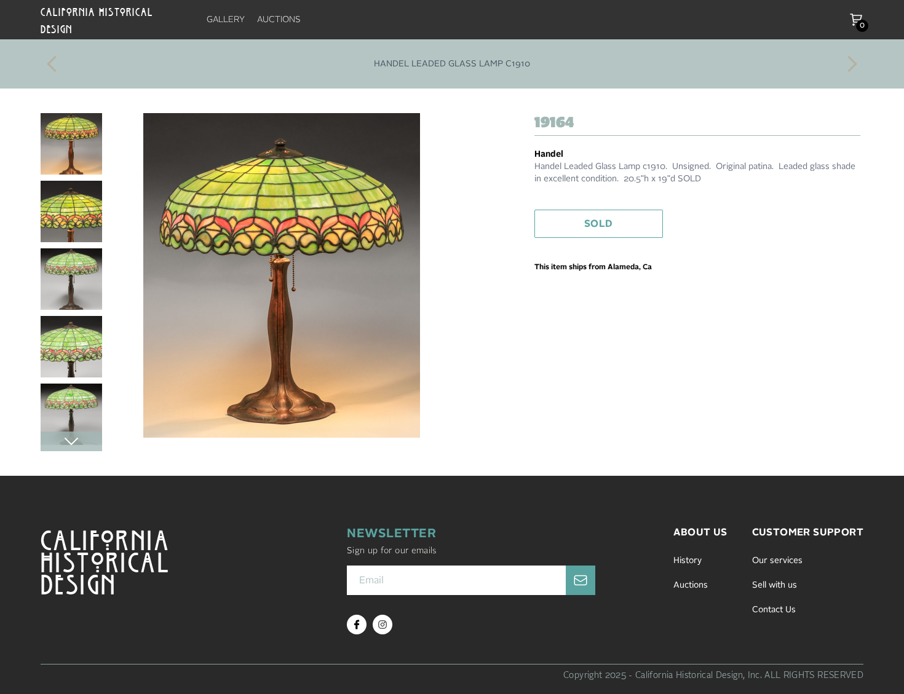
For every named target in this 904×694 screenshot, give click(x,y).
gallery (226, 19)
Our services (777, 560)
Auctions (690, 585)
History (687, 560)
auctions (279, 19)
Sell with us (774, 585)
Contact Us (774, 609)
